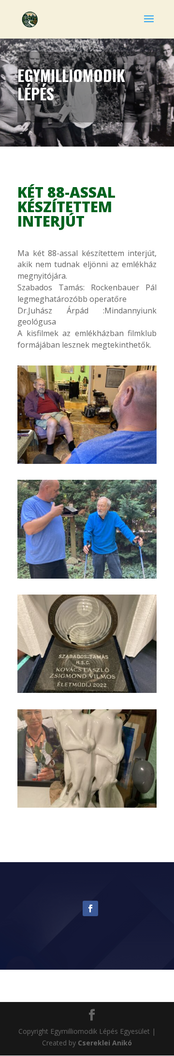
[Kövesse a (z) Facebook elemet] (90, 908)
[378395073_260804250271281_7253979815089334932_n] (87, 578)
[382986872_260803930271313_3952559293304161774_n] (87, 463)
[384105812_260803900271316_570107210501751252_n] (87, 807)
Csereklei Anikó (105, 1042)
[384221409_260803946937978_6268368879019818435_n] (87, 692)
